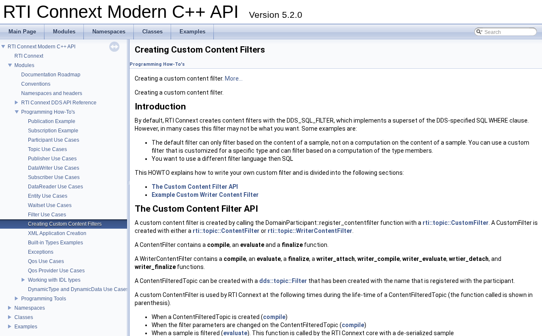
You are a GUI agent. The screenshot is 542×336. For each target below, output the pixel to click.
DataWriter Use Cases (53, 168)
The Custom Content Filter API (195, 186)
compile (274, 317)
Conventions (35, 84)
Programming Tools (43, 299)
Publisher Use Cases (52, 159)
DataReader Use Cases (55, 187)
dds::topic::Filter (283, 280)
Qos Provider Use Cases (56, 271)
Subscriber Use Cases (54, 177)
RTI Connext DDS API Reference (59, 103)
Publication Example (51, 121)
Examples (25, 327)
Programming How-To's (48, 112)
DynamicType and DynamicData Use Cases (78, 289)
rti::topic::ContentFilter (226, 230)
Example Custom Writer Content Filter (205, 194)
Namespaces (29, 308)
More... (234, 78)
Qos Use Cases (46, 261)
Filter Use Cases (47, 215)
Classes (23, 317)
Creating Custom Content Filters (65, 224)
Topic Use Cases (47, 149)
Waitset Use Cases (50, 205)
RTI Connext (28, 56)
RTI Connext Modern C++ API (41, 47)
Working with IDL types (54, 280)
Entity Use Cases (47, 196)
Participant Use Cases (53, 140)
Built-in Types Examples (55, 243)
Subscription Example (53, 131)
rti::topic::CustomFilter (456, 222)
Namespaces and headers (51, 93)
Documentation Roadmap (50, 75)
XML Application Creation (57, 233)
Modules (24, 65)
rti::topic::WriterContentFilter (310, 230)
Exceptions (40, 252)
